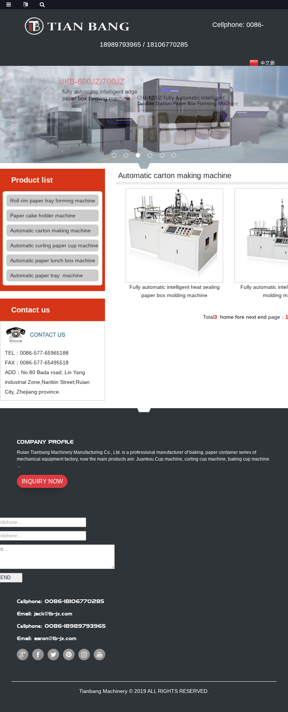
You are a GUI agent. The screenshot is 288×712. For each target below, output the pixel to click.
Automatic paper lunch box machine (52, 260)
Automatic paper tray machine (46, 275)
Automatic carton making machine (50, 230)
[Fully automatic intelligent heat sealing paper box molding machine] (174, 235)
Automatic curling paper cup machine (54, 245)
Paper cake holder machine (42, 216)
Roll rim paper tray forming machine (52, 201)
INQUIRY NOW (42, 481)
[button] (114, 155)
